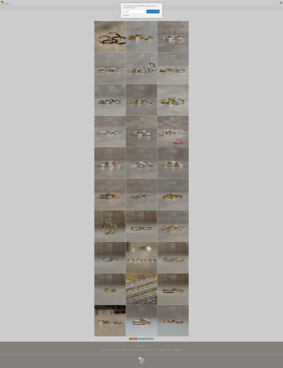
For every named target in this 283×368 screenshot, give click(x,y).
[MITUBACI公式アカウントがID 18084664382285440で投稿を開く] (173, 68)
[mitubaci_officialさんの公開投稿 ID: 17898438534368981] (173, 163)
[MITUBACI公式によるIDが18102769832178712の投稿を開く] (141, 36)
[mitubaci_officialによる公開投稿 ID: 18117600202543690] (173, 226)
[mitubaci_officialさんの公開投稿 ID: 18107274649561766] (110, 289)
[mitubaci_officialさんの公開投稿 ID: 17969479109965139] (141, 226)
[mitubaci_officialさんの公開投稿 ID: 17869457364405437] (173, 320)
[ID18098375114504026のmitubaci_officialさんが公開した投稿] (141, 131)
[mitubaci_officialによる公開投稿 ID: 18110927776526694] (173, 289)
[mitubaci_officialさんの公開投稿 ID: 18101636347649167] (110, 226)
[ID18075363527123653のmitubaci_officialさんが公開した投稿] (141, 257)
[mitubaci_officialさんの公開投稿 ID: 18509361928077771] (173, 131)
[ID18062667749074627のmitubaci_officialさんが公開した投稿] (141, 289)
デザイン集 (131, 350)
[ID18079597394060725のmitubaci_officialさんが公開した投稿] (173, 257)
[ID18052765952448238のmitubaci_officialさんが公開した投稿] (110, 163)
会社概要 (162, 350)
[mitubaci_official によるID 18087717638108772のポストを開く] (110, 68)
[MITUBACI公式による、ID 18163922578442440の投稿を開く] (173, 99)
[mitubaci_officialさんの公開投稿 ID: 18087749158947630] (173, 194)
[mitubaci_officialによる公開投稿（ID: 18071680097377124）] (141, 194)
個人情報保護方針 (177, 350)
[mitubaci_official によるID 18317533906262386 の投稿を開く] (110, 99)
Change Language (153, 11)
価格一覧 (124, 350)
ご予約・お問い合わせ (107, 350)
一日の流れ (117, 350)
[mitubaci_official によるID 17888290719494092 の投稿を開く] (110, 131)
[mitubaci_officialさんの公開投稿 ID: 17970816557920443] (141, 320)
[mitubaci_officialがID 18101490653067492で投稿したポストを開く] (141, 99)
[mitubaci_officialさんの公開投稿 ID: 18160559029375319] (110, 320)
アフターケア (154, 350)
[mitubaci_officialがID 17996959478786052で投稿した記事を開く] (173, 36)
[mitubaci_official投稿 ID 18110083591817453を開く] (110, 36)
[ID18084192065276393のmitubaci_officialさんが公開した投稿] (141, 163)
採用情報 (168, 350)
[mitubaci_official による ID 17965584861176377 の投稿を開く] (141, 68)
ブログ (138, 350)
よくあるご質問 (145, 350)
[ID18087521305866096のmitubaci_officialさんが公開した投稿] (110, 194)
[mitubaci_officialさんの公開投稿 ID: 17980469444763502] (110, 257)
